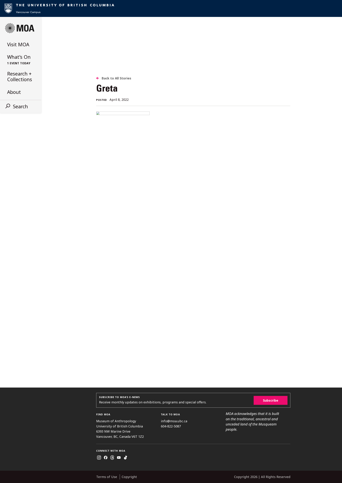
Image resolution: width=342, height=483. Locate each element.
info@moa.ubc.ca (174, 421)
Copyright (129, 477)
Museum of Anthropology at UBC (19, 28)
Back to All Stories (116, 78)
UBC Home (171, 8)
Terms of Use (106, 477)
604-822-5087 (171, 426)
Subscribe (270, 400)
